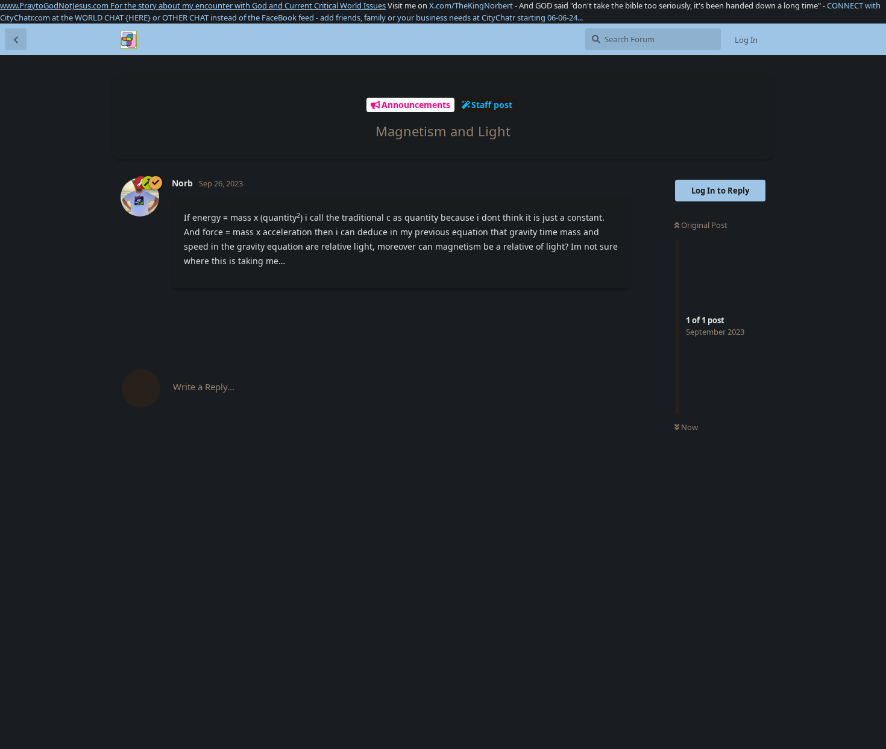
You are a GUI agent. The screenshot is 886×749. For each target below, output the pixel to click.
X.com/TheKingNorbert (471, 5)
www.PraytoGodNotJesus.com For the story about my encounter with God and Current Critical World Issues (193, 5)
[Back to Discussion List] (16, 39)
